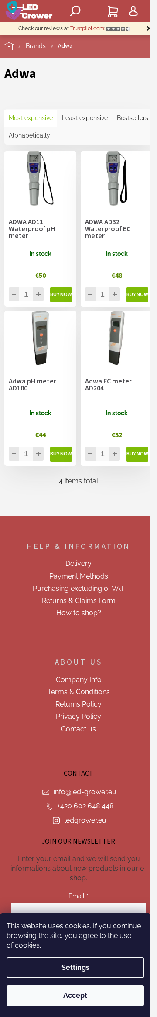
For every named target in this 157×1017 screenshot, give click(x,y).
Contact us (78, 729)
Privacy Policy (78, 716)
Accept (75, 995)
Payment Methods (78, 576)
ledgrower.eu (85, 820)
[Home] (15, 46)
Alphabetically (29, 135)
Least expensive (85, 117)
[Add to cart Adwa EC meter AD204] (137, 454)
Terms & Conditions (79, 692)
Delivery (78, 563)
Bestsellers (132, 117)
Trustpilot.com (87, 28)
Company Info (79, 680)
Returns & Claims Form (79, 600)
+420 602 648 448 (85, 806)
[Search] (75, 11)
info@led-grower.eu (85, 792)
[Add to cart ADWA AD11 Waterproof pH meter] (61, 294)
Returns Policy (78, 704)
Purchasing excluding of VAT (79, 588)
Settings (75, 967)
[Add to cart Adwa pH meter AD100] (61, 454)
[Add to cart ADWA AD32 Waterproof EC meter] (137, 294)
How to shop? (78, 613)
